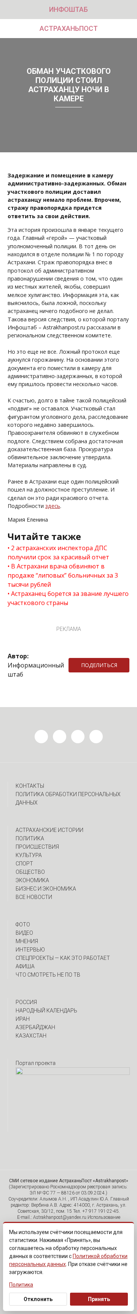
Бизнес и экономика (46, 889)
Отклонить (38, 1299)
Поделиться (99, 665)
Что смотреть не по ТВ (48, 975)
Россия (26, 1002)
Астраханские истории (49, 830)
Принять (99, 1299)
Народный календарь (46, 1010)
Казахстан (31, 1036)
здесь (52, 505)
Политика (30, 838)
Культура (29, 855)
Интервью (30, 950)
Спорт (24, 864)
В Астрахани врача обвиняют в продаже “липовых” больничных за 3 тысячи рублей (63, 575)
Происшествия (37, 847)
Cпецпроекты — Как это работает (63, 958)
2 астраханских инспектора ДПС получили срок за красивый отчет (58, 552)
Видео (24, 933)
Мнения (27, 941)
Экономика (32, 880)
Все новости (34, 897)
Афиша (25, 966)
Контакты (30, 786)
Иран (23, 1019)
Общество (30, 872)
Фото (23, 924)
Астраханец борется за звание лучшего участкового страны (68, 598)
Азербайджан (35, 1027)
